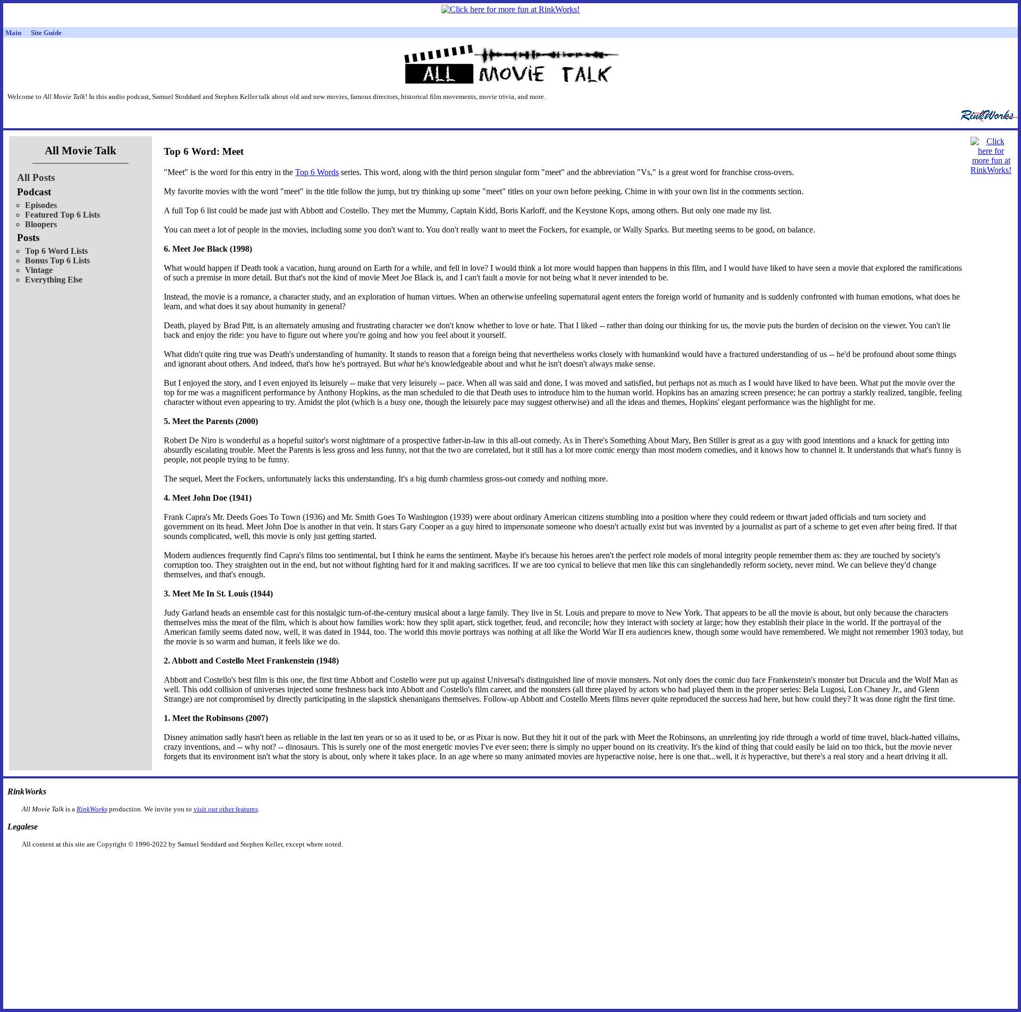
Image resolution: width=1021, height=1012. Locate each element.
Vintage (39, 270)
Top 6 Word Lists (56, 250)
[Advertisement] (455, 865)
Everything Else (53, 279)
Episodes (41, 205)
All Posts (36, 177)
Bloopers (41, 224)
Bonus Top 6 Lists (57, 260)
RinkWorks (92, 809)
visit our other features (226, 809)
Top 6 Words (317, 172)
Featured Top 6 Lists (62, 214)
